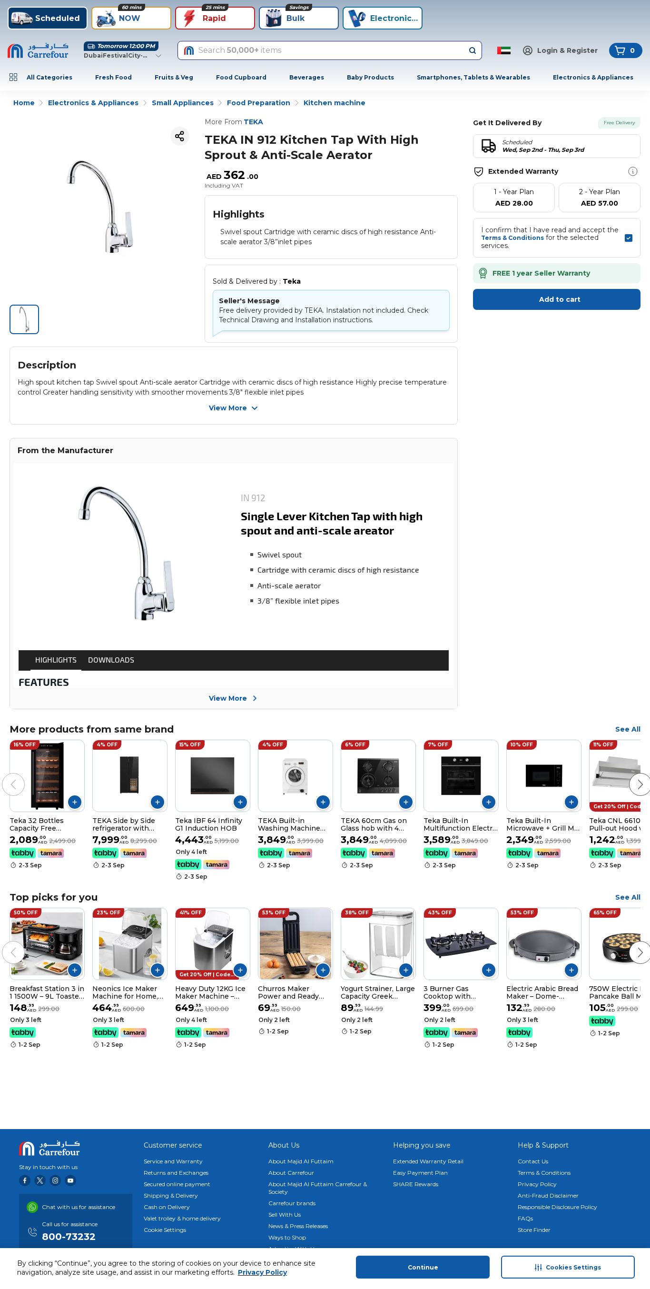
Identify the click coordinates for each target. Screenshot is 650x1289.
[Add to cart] (74, 802)
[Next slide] (631, 775)
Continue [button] (423, 1267)
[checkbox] (628, 238)
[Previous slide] (4, 775)
